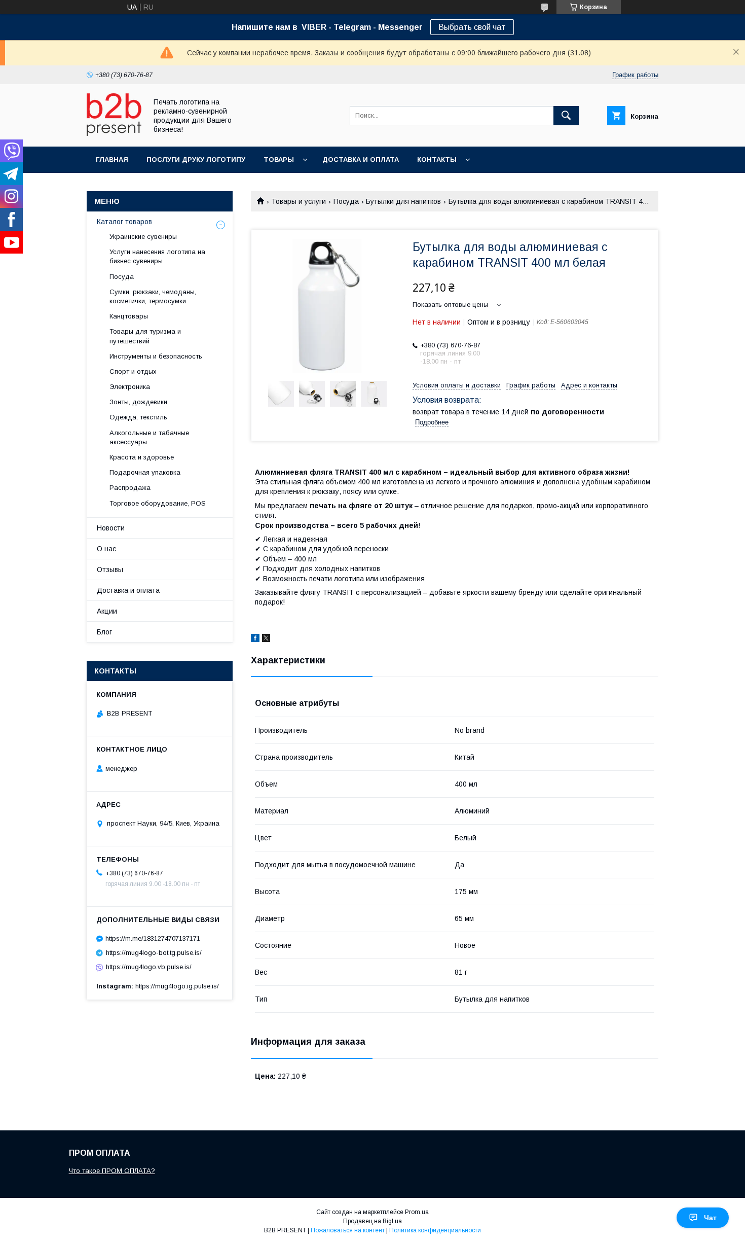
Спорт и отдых (133, 371)
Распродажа (130, 487)
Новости (111, 528)
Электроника (129, 386)
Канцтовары (128, 316)
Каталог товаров (124, 222)
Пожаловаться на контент (348, 1230)
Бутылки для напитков (403, 201)
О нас (106, 549)
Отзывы (110, 569)
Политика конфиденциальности (435, 1230)
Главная (112, 159)
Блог (104, 632)
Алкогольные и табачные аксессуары (149, 437)
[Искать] (566, 115)
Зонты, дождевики (138, 402)
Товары (279, 159)
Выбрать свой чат (472, 27)
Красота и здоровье (141, 457)
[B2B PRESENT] (114, 133)
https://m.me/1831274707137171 (152, 938)
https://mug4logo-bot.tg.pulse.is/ (154, 952)
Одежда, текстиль (138, 417)
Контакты (437, 159)
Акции (107, 611)
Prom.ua (417, 1212)
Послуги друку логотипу (195, 159)
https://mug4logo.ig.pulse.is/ (177, 986)
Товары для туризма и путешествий (145, 336)
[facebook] (255, 639)
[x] (266, 639)
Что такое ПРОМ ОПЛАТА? (112, 1171)
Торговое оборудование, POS (157, 503)
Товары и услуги (298, 201)
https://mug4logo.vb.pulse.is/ (149, 967)
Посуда (346, 201)
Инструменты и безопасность (155, 356)
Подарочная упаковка (144, 472)
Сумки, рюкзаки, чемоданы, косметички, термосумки (152, 296)
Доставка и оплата (360, 159)
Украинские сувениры (143, 236)
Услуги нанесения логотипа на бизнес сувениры (157, 256)
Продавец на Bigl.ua (372, 1221)
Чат (710, 1218)
